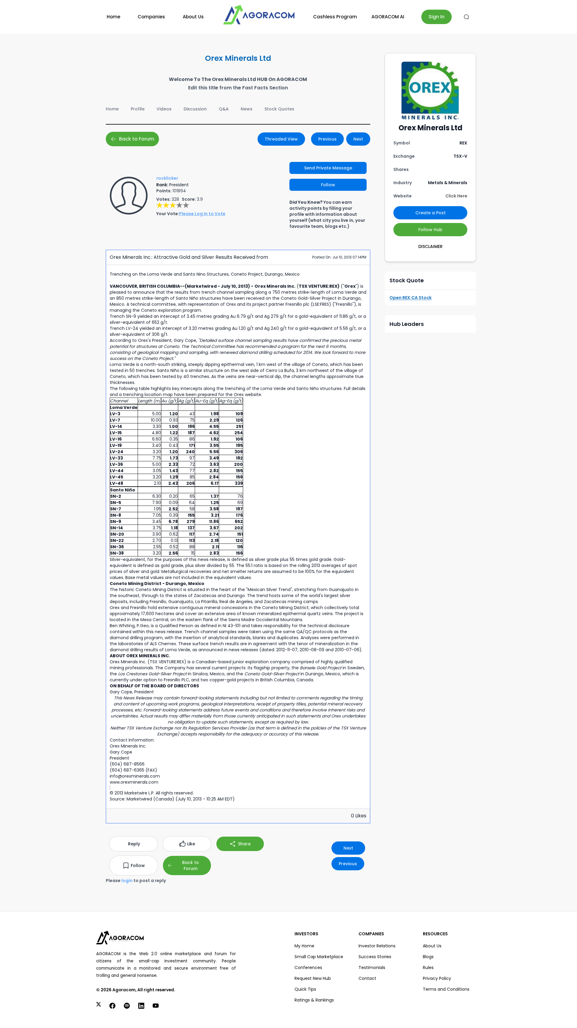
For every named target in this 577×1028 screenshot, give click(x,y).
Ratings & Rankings (314, 1000)
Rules (428, 968)
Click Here (456, 196)
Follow (328, 185)
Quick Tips (305, 989)
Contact (367, 978)
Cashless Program (335, 17)
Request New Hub (313, 978)
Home (113, 17)
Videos (164, 109)
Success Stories (375, 957)
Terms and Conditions (446, 989)
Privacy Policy (437, 978)
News (246, 109)
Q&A (224, 109)
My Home (304, 946)
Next (358, 139)
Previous (327, 139)
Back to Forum (136, 138)
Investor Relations (377, 946)
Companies (151, 17)
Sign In (436, 16)
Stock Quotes (279, 109)
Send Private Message (328, 168)
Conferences (308, 968)
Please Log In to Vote (202, 214)
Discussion (195, 109)
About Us (193, 17)
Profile (138, 109)
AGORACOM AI (387, 17)
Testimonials (372, 968)
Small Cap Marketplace (319, 957)
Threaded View (281, 139)
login (127, 881)
